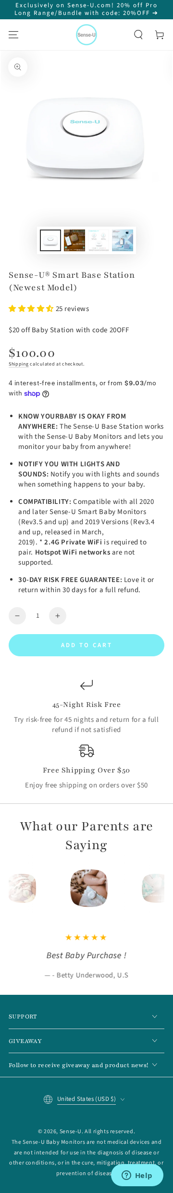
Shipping (19, 364)
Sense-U (71, 1131)
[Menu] (13, 35)
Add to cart (86, 645)
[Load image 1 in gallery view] (50, 240)
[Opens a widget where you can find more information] (137, 1176)
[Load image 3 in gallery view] (98, 240)
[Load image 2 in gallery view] (74, 240)
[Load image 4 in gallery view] (122, 240)
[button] (138, 35)
